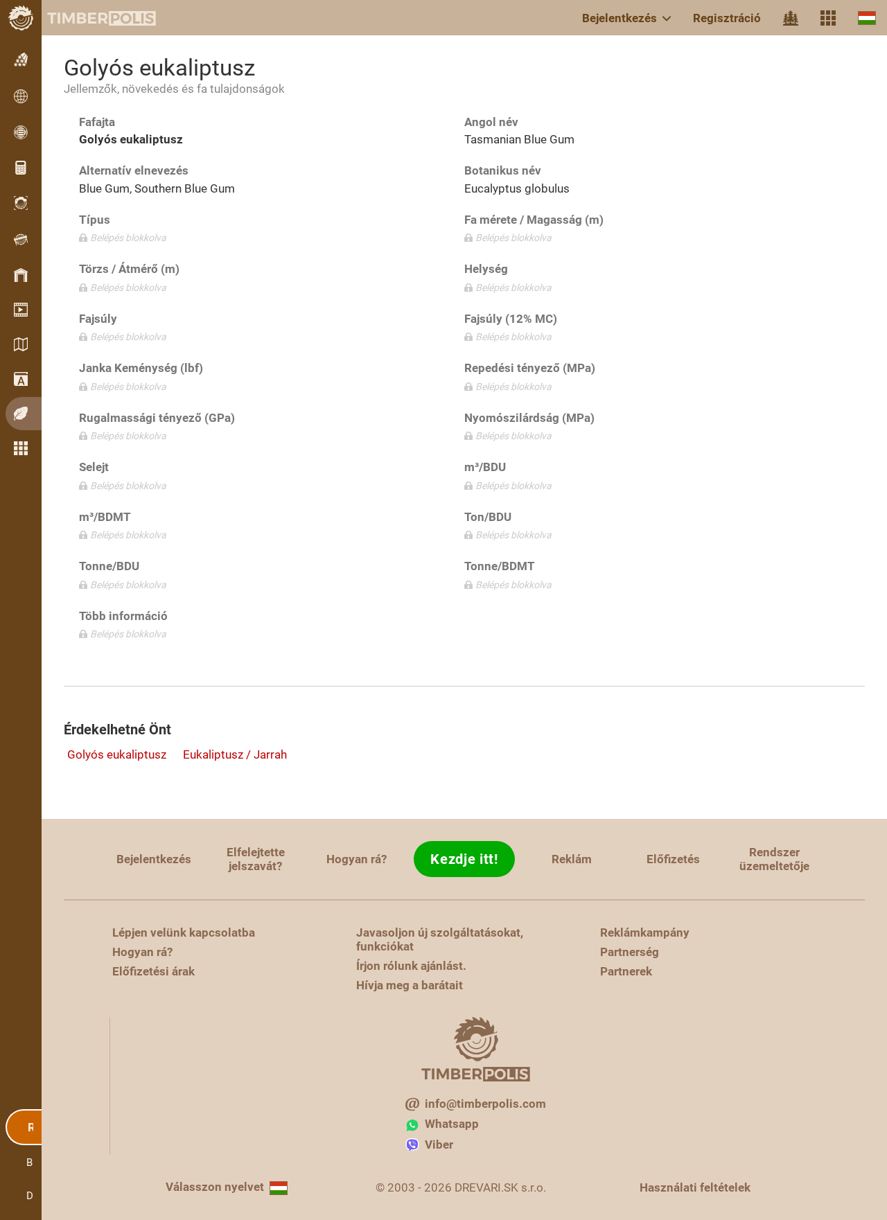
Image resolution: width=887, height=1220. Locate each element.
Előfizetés (673, 859)
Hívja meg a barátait (409, 985)
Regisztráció (727, 18)
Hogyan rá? (356, 859)
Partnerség (629, 952)
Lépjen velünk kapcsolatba (183, 932)
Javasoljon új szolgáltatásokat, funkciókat (439, 939)
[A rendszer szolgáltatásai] (828, 18)
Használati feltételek (695, 1187)
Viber (439, 1144)
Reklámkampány (645, 932)
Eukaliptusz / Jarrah (235, 754)
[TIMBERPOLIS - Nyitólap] (90, 18)
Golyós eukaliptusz (116, 754)
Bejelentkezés (619, 18)
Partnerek (626, 971)
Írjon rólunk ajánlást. (411, 966)
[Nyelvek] (867, 17)
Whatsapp (452, 1124)
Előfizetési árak (153, 971)
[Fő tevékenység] (790, 18)
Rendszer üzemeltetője (774, 859)
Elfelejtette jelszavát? (256, 859)
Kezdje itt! (464, 859)
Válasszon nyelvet (215, 1187)
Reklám (572, 859)
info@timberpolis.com (485, 1104)
